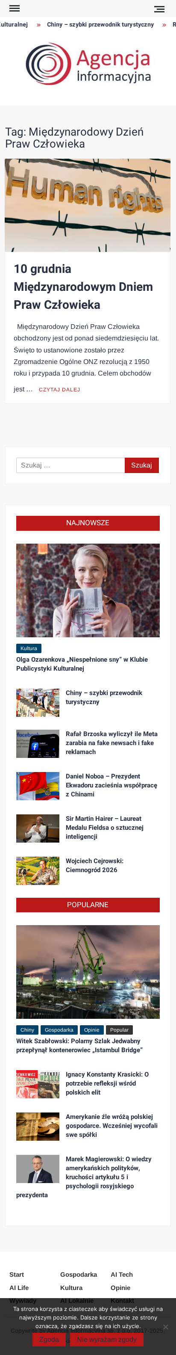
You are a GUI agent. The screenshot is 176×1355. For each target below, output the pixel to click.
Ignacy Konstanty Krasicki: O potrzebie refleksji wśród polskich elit (107, 1083)
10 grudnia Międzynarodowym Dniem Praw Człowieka (83, 287)
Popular (119, 1030)
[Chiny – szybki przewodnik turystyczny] (37, 702)
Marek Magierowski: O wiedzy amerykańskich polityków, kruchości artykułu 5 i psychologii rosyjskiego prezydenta (84, 1177)
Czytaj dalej (59, 390)
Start (16, 1274)
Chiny (27, 1030)
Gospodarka (59, 1030)
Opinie (92, 1030)
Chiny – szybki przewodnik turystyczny (95, 24)
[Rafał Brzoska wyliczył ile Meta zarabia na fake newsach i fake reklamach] (37, 743)
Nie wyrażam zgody (107, 1339)
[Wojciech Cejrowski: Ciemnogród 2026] (37, 870)
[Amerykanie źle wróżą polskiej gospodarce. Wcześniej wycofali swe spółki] (37, 1126)
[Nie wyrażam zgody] (165, 1326)
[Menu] (13, 8)
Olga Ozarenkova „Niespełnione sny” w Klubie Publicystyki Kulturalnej (82, 664)
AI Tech (122, 1274)
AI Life (19, 1287)
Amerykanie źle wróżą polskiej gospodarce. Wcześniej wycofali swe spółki (112, 1125)
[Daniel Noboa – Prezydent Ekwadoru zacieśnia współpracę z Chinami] (37, 785)
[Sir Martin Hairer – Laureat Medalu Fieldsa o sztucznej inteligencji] (37, 827)
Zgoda (49, 1339)
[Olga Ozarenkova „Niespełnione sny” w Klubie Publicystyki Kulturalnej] (87, 590)
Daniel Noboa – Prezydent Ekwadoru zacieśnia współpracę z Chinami (111, 785)
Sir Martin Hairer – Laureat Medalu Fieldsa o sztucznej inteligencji (105, 827)
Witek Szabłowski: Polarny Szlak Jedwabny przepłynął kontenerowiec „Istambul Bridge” (79, 1045)
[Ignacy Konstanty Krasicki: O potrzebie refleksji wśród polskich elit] (37, 1084)
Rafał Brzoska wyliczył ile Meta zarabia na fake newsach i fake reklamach (112, 743)
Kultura (29, 648)
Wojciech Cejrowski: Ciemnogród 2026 (94, 865)
